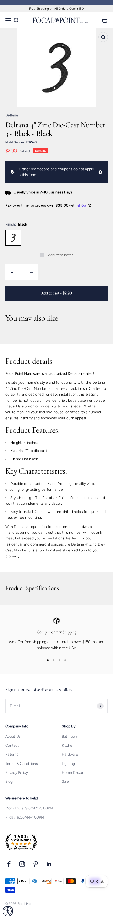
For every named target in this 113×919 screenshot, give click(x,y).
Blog (9, 781)
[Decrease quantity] (11, 272)
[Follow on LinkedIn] (49, 864)
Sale (65, 781)
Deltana (11, 115)
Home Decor (72, 772)
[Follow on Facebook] (8, 864)
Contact (12, 745)
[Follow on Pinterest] (35, 864)
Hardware (70, 754)
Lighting (68, 763)
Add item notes (61, 255)
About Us (13, 736)
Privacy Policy (16, 772)
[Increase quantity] (31, 272)
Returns (11, 754)
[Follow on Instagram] (22, 864)
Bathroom (70, 736)
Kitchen (68, 745)
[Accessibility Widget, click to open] (8, 911)
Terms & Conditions (21, 763)
